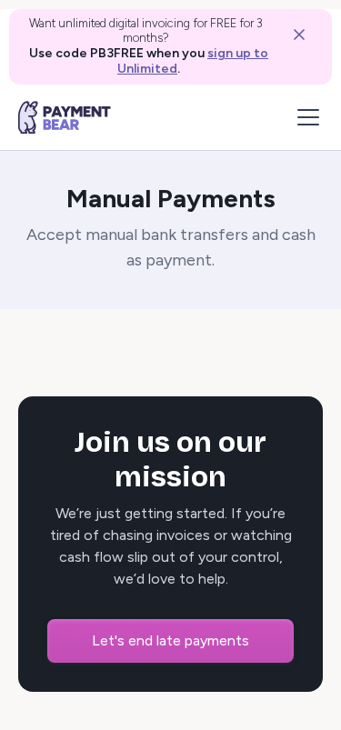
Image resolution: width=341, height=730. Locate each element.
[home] (64, 117)
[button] (304, 117)
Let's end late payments (170, 640)
